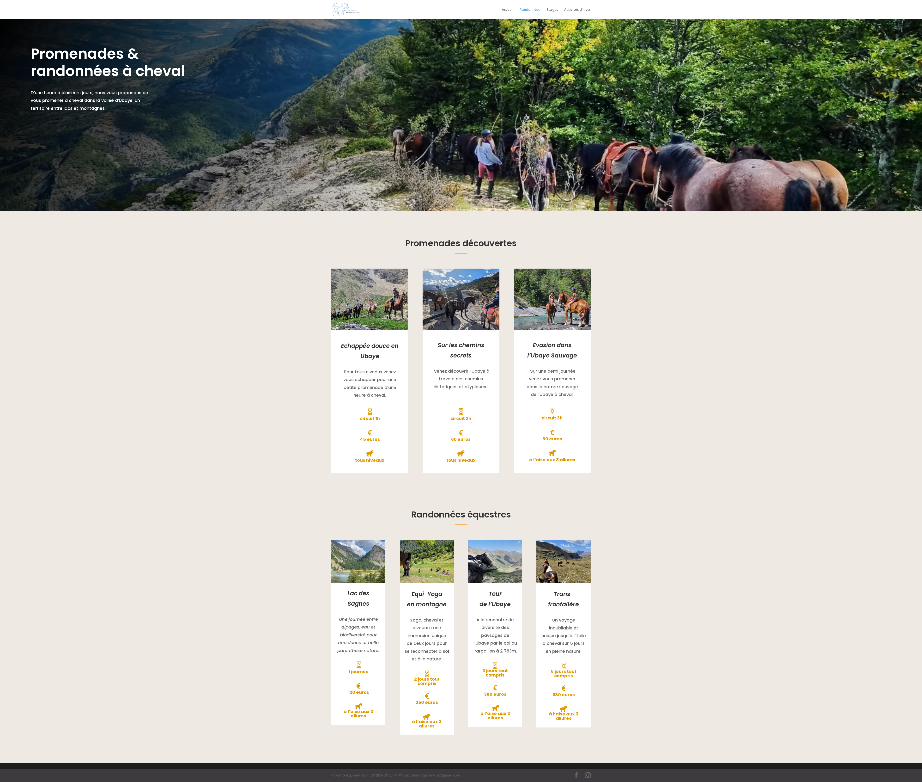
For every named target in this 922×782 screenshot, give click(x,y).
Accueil (507, 10)
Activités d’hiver (577, 10)
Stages (552, 10)
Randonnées (530, 10)
